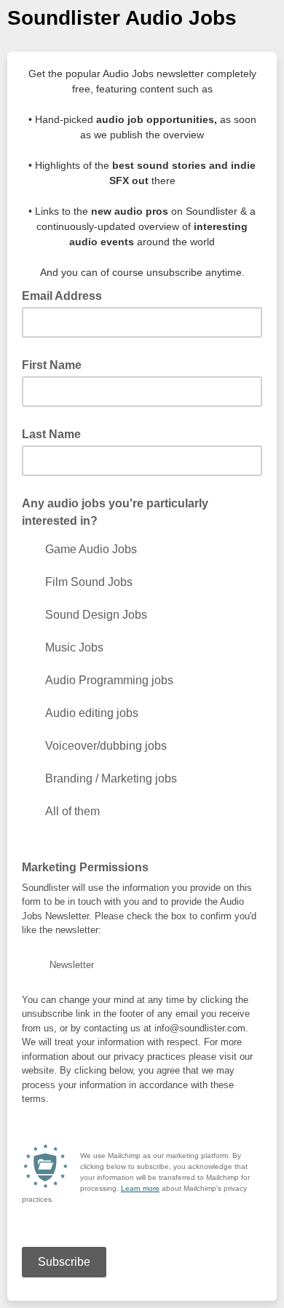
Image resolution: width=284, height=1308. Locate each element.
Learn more (140, 1188)
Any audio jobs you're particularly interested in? (115, 512)
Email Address (66, 295)
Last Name (51, 434)
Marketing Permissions (85, 867)
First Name (52, 365)
